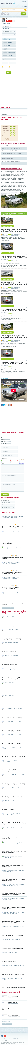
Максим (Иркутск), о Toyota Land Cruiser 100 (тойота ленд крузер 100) (14, 336)
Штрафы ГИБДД (6, 23)
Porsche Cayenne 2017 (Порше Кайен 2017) (13, 756)
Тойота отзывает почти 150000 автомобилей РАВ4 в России (10, 588)
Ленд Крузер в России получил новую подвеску (12, 558)
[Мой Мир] (8, 405)
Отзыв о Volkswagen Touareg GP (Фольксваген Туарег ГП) (11, 678)
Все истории (6, 1021)
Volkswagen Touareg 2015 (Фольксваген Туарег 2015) (13, 770)
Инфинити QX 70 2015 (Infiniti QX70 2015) (13, 948)
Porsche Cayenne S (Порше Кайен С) (12, 797)
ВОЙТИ (23, 13)
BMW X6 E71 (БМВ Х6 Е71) (9, 961)
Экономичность (5, 135)
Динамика (6, 132)
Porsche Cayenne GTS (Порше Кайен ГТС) (13, 784)
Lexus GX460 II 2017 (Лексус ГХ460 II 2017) (13, 987)
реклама (24, 4)
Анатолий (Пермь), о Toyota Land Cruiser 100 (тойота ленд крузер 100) (14, 283)
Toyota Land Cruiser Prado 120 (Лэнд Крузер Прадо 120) (14, 823)
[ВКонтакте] (2, 405)
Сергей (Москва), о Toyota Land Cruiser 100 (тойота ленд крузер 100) (14, 363)
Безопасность (5, 126)
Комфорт (7, 134)
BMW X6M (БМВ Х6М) (8, 705)
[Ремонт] (8, 13)
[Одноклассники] (6, 405)
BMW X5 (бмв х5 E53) (8, 810)
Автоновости (5, 28)
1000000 (9, 68)
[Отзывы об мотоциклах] (5, 13)
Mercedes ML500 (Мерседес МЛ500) (11, 744)
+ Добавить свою (7, 1023)
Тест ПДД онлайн (6, 26)
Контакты (24, 6)
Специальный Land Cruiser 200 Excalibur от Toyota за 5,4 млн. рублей (14, 527)
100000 (2, 68)
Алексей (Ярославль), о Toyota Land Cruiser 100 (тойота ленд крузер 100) (14, 230)
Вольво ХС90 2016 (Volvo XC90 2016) (12, 718)
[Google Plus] (11, 405)
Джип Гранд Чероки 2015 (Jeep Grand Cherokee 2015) (12, 866)
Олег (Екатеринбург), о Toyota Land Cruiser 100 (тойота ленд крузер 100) (14, 310)
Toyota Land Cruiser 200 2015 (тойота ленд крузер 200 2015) (13, 908)
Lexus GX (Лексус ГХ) (8, 626)
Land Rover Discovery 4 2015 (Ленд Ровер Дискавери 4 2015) (13, 880)
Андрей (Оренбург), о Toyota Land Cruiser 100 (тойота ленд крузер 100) (14, 257)
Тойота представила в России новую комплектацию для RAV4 (12, 573)
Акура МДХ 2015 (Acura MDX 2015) (11, 639)
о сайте (24, 1)
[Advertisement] (9, 90)
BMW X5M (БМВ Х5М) (8, 692)
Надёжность (6, 128)
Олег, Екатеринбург (13, 996)
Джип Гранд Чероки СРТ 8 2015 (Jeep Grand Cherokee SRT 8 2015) (14, 851)
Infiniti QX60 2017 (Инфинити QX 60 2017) (13, 935)
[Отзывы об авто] (2, 13)
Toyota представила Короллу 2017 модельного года (11, 542)
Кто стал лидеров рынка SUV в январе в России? (13, 603)
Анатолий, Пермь (13, 1015)
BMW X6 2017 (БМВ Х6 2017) (9, 665)
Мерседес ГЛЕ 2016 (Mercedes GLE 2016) (13, 974)
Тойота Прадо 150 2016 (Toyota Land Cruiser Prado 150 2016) (14, 837)
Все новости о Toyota (8, 608)
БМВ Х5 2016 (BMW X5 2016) (9, 652)
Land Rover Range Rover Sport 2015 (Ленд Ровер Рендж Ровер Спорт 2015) (13, 894)
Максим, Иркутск (13, 1008)
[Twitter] (4, 405)
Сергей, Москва (12, 1002)
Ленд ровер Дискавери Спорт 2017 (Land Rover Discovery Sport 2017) (13, 922)
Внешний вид (6, 130)
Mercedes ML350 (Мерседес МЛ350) (11, 731)
